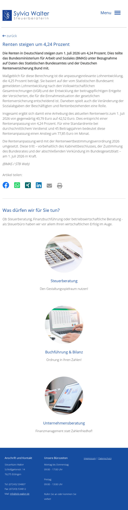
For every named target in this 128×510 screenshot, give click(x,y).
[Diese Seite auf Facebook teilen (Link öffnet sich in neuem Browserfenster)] (5, 185)
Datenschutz (105, 458)
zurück (11, 36)
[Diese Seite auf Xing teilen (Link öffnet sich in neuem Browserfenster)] (28, 185)
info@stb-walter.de (20, 493)
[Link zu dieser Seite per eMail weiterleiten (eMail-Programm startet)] (49, 185)
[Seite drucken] (59, 185)
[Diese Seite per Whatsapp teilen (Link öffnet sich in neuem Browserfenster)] (17, 185)
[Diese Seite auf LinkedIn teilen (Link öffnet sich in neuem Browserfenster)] (39, 185)
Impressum (90, 458)
